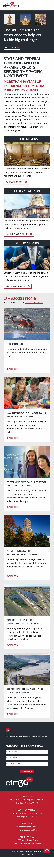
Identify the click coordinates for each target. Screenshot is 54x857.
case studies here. (34, 302)
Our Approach (14, 182)
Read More (12, 368)
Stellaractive (27, 854)
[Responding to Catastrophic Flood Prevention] (27, 669)
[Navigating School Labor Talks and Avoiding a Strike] (27, 393)
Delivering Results (17, 234)
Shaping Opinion (16, 286)
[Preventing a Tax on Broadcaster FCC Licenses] (27, 531)
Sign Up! (27, 771)
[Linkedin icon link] (8, 730)
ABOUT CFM (11, 47)
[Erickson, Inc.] (27, 324)
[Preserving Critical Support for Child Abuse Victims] (27, 462)
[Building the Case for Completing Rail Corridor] (27, 600)
